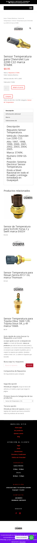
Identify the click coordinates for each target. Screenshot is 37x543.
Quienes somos (18, 433)
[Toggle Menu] (30, 8)
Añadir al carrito (18, 87)
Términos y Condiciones (18, 454)
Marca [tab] (8, 117)
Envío (18, 448)
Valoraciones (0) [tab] (11, 120)
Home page (18, 427)
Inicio (5, 18)
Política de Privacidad (18, 457)
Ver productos (18, 430)
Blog (18, 436)
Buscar (29, 365)
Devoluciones (18, 451)
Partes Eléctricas (12, 18)
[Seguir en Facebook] (16, 513)
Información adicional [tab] (13, 114)
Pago (18, 445)
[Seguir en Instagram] (19, 513)
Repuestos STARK (13, 73)
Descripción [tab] (10, 110)
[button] (30, 28)
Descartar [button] (22, 542)
